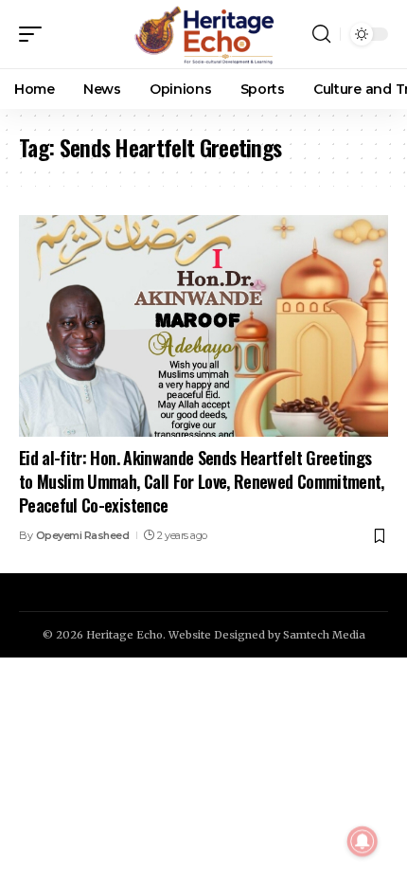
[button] (35, 34)
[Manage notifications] (362, 841)
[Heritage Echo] (203, 34)
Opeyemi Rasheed (83, 535)
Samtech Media (324, 634)
